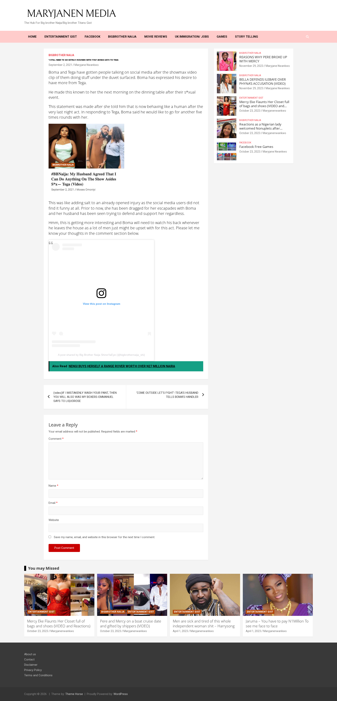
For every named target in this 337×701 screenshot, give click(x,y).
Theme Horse (74, 694)
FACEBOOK (245, 142)
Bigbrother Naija (61, 55)
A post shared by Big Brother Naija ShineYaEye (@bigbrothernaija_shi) (101, 354)
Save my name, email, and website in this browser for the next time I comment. (104, 537)
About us (30, 654)
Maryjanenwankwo (274, 110)
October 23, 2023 (249, 110)
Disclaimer (30, 665)
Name (53, 485)
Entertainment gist (251, 97)
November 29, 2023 (251, 65)
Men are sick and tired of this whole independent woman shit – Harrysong (204, 624)
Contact (29, 659)
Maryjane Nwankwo (86, 64)
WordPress (121, 694)
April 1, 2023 (180, 631)
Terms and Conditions (38, 675)
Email (53, 503)
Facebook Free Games (256, 146)
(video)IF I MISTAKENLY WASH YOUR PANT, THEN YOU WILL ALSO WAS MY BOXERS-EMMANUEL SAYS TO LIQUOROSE (85, 397)
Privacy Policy (33, 670)
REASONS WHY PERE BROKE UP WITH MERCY (263, 59)
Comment (56, 439)
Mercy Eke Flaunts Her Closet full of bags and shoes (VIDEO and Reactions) (264, 106)
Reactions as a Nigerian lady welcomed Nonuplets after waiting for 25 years (260, 128)
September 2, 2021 (60, 64)
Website (54, 520)
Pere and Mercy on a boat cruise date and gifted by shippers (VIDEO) (130, 624)
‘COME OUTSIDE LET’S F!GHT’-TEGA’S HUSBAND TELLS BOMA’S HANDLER (167, 395)
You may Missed (43, 568)
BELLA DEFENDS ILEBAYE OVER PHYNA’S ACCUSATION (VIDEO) (262, 81)
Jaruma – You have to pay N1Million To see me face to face (277, 624)
